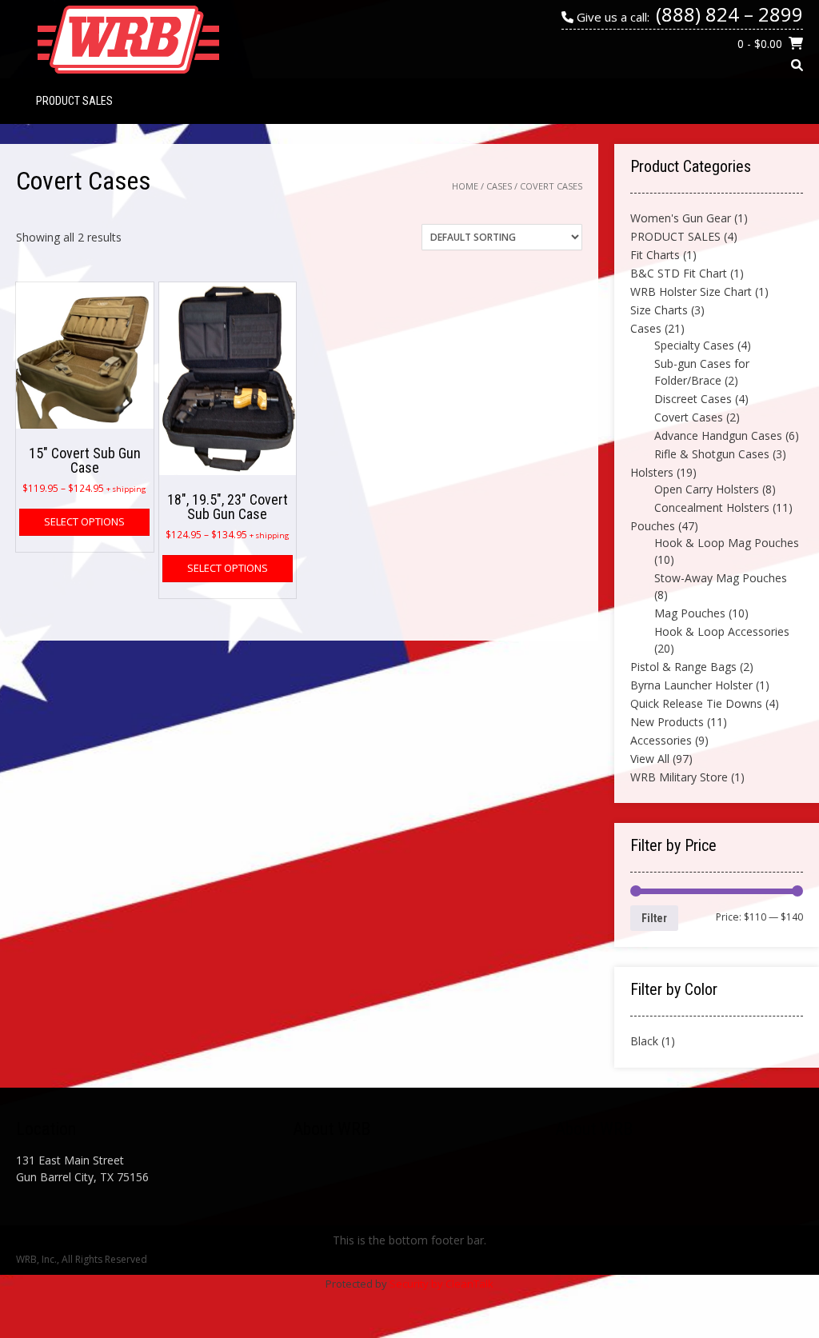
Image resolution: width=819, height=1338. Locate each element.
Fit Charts (655, 254)
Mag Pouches (689, 613)
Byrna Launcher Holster (691, 685)
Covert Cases (688, 417)
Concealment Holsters (711, 507)
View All (649, 758)
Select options (84, 521)
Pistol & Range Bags (683, 666)
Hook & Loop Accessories (721, 631)
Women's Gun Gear (680, 218)
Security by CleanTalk (441, 1283)
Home (465, 186)
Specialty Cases (694, 345)
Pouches (652, 525)
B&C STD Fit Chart (678, 273)
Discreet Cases (693, 398)
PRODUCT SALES (74, 100)
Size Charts (659, 310)
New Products (667, 721)
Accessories (661, 740)
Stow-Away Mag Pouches (720, 577)
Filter (654, 918)
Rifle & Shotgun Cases (711, 453)
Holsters (651, 472)
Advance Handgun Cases (718, 435)
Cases (499, 186)
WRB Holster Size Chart (691, 291)
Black (644, 1040)
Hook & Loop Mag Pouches (726, 542)
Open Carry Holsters (706, 489)
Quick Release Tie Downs (696, 703)
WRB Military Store (679, 777)
